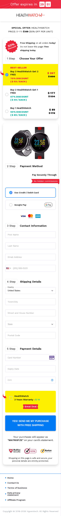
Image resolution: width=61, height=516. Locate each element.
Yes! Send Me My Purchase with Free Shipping (30, 423)
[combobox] (8, 268)
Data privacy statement (13, 494)
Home (10, 478)
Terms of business (17, 488)
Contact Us (13, 483)
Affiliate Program (16, 500)
